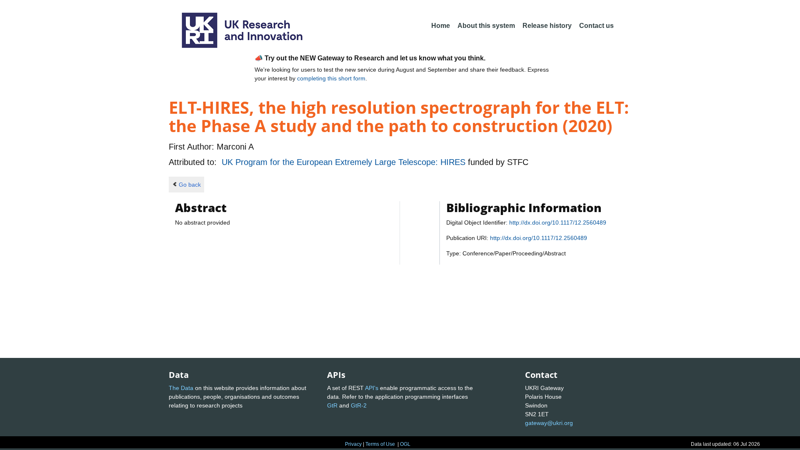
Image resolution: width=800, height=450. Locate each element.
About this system (486, 25)
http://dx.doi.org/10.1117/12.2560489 (557, 222)
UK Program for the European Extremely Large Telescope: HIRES (345, 162)
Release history (547, 25)
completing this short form (331, 78)
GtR (332, 405)
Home (440, 25)
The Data (181, 388)
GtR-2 (359, 405)
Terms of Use (380, 444)
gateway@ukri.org (549, 423)
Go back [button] (190, 184)
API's (371, 388)
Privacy (353, 444)
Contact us (596, 25)
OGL (405, 444)
